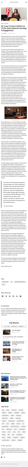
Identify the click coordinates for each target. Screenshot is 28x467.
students (22, 437)
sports (3, 437)
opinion (23, 431)
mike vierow (9, 429)
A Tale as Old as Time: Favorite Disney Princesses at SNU (18, 358)
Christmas (18, 415)
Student (9, 437)
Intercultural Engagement (20, 281)
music (9, 431)
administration (5, 281)
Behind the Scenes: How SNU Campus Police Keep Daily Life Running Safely (18, 378)
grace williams (5, 426)
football (12, 423)
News (2, 23)
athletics (4, 412)
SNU (13, 434)
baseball (10, 412)
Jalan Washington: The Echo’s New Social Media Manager (18, 391)
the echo (13, 440)
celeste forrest (5, 415)
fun (23, 423)
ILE (11, 281)
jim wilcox (23, 426)
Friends (18, 423)
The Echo (14, 2)
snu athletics (19, 434)
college (11, 418)
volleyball (20, 440)
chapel (12, 415)
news (3, 284)
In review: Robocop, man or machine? (13, 336)
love (3, 429)
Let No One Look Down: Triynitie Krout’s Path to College (18, 343)
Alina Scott (14, 410)
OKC (19, 431)
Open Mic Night (16, 330)
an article (7, 51)
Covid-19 (4, 421)
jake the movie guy (15, 426)
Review (3, 434)
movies (3, 431)
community (18, 418)
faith (3, 423)
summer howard (5, 440)
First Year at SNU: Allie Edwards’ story (16, 384)
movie (15, 429)
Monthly (14, 326)
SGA (9, 434)
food (8, 423)
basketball (17, 412)
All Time (7, 326)
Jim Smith (4, 33)
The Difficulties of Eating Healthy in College (17, 350)
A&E (3, 410)
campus (23, 412)
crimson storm (11, 421)
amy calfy (21, 410)
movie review (22, 429)
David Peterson (20, 421)
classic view (4, 418)
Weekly (21, 326)
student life (15, 437)
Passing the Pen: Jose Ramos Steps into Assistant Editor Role (17, 399)
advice (7, 410)
